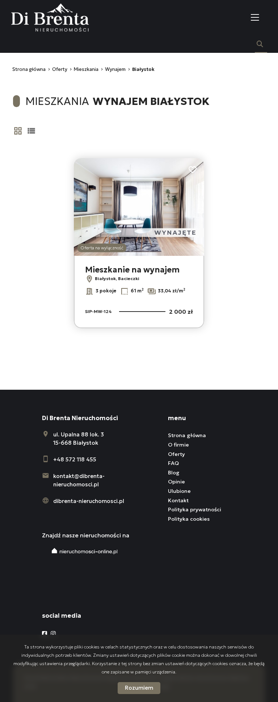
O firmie (178, 444)
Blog (174, 472)
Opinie (176, 481)
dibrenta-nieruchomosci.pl (88, 501)
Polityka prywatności (194, 509)
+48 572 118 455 (74, 459)
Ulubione (179, 491)
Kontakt (178, 500)
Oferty (176, 454)
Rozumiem (139, 687)
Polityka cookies (189, 519)
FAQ (173, 463)
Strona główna (187, 435)
